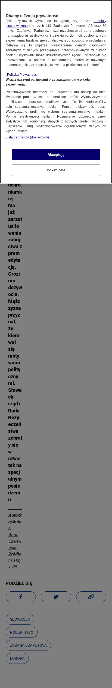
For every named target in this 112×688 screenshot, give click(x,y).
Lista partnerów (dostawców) (27, 137)
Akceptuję (56, 155)
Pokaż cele (56, 170)
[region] (56, 92)
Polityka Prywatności (22, 75)
